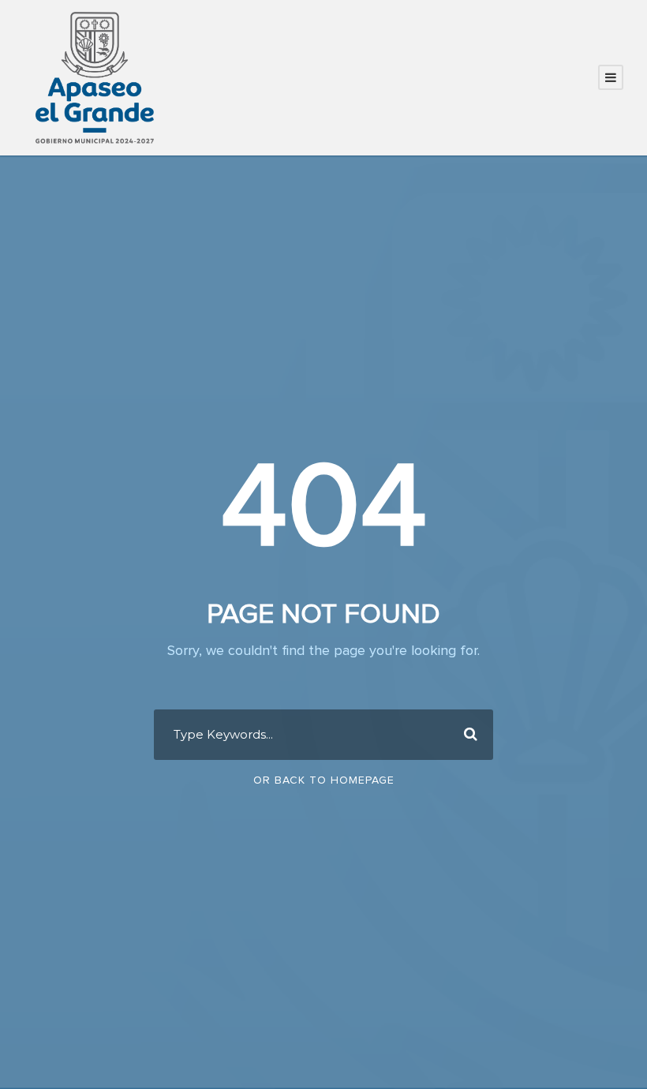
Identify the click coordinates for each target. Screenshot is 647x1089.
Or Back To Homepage (324, 780)
